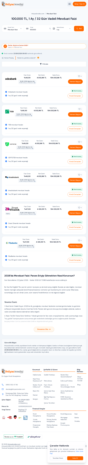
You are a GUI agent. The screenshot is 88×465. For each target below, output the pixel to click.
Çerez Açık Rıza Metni (49, 392)
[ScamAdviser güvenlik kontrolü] (15, 417)
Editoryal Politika (66, 381)
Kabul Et (75, 458)
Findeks (77, 421)
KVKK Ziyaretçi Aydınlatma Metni (67, 398)
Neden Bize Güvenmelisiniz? (66, 376)
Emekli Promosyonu (65, 424)
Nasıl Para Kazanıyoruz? (37, 380)
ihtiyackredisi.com (38, 14)
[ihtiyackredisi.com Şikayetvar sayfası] (34, 437)
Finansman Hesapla (36, 426)
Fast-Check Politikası (48, 386)
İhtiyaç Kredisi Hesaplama (52, 420)
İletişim (35, 399)
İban (76, 414)
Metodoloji (48, 381)
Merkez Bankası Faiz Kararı (52, 426)
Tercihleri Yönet (58, 458)
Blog (78, 385)
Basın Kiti (36, 391)
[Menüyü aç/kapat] (69, 4)
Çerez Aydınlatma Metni (67, 392)
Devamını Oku (44, 329)
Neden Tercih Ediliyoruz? (37, 386)
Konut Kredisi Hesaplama (51, 415)
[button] (79, 4)
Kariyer (35, 395)
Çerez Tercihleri (49, 403)
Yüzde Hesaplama (37, 420)
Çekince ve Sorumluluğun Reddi (68, 386)
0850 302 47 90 (12, 385)
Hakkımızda (37, 375)
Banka (77, 418)
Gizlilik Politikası (49, 375)
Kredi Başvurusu (66, 414)
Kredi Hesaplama (37, 415)
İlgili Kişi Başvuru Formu (49, 398)
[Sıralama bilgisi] (38, 58)
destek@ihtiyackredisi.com (15, 389)
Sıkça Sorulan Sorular (80, 379)
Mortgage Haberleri (64, 418)
